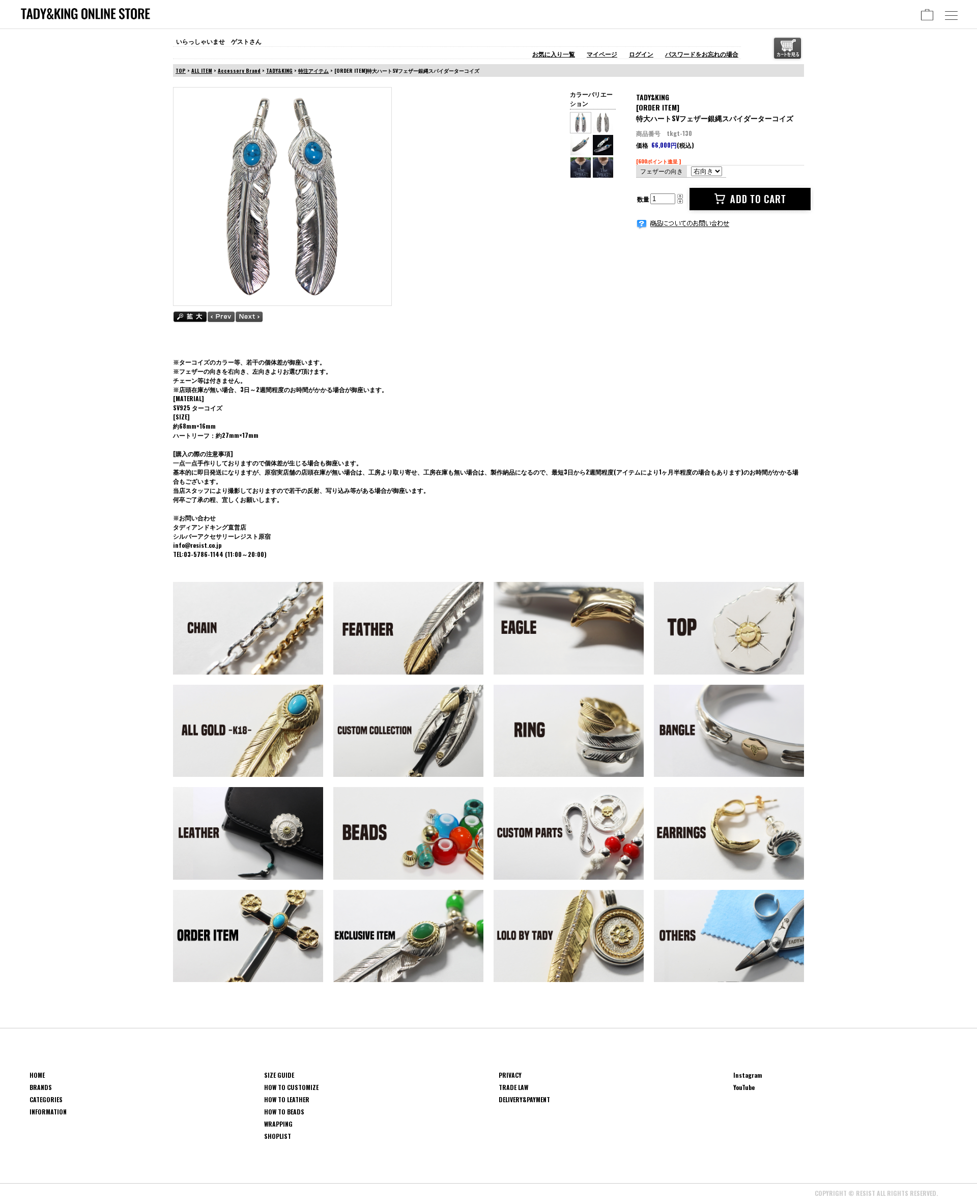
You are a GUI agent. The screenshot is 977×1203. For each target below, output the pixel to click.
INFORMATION (48, 1111)
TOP (181, 70)
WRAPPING (278, 1124)
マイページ (602, 53)
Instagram (747, 1075)
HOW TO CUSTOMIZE (291, 1087)
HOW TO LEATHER (286, 1099)
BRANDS (41, 1087)
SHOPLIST (277, 1136)
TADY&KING (279, 70)
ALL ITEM (201, 70)
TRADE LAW (513, 1087)
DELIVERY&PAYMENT (524, 1099)
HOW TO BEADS (284, 1111)
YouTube (744, 1087)
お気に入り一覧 (553, 53)
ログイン (641, 53)
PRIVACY (510, 1075)
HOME (37, 1075)
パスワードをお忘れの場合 (701, 53)
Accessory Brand (239, 70)
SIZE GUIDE (279, 1075)
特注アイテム (313, 70)
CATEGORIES (46, 1099)
